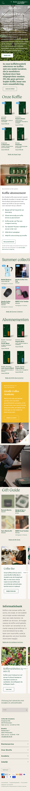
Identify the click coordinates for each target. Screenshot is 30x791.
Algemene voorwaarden (7, 784)
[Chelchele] (22, 134)
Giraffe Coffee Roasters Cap (5, 302)
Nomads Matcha (6, 510)
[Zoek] (25, 7)
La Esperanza (5, 144)
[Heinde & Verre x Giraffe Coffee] (22, 501)
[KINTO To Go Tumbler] (22, 293)
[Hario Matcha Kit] (8, 522)
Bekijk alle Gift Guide (14, 539)
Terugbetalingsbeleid (14, 782)
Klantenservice (7, 744)
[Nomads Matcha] (8, 501)
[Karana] (8, 108)
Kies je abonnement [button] (9, 241)
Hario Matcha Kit (6, 531)
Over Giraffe (6, 750)
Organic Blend (19, 341)
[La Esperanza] (8, 134)
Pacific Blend (5, 343)
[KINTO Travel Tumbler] (22, 522)
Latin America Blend (7, 368)
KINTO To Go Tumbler (22, 301)
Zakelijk (4, 762)
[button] (7, 55)
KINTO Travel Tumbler (22, 531)
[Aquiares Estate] (22, 108)
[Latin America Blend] (8, 357)
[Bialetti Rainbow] (8, 271)
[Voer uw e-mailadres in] (26, 710)
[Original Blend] (22, 357)
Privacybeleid (24, 782)
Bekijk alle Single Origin (14, 154)
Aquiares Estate (20, 118)
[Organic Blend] (22, 331)
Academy (5, 756)
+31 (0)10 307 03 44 (6, 736)
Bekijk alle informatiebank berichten (13, 642)
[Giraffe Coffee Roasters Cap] (8, 293)
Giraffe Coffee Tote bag (21, 280)
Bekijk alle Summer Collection (14, 311)
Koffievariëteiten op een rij (13, 670)
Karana (3, 118)
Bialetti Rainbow (6, 279)
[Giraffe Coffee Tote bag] (22, 271)
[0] (28, 7)
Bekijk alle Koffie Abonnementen (14, 378)
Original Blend (19, 368)
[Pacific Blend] (8, 331)
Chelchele (18, 144)
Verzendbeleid (4, 782)
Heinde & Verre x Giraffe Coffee (20, 510)
